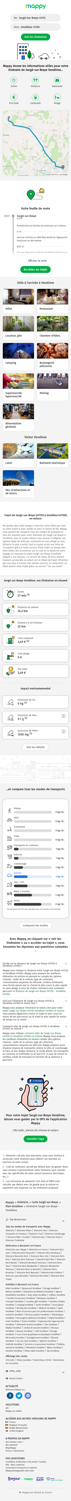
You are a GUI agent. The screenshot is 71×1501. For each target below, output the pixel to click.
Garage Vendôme (51, 1288)
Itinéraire (10, 1230)
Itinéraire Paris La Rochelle (28, 1269)
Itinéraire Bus (38, 1237)
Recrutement (11, 1445)
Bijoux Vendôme (54, 1347)
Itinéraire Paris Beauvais (28, 1272)
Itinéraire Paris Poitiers (51, 1272)
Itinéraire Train (36, 1234)
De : (29, 17)
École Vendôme (29, 1321)
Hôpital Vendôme (13, 1328)
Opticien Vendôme (48, 1341)
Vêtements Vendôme (35, 1347)
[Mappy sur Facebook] (10, 1395)
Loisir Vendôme (13, 1321)
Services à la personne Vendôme (40, 1344)
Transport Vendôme (15, 1301)
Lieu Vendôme (50, 1324)
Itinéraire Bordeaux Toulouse (32, 1263)
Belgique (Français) (18, 1425)
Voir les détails (35, 747)
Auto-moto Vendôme (37, 1295)
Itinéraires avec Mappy (16, 1249)
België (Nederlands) (18, 1428)
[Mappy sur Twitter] (19, 1395)
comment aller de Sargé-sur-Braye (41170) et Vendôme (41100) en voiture (32, 1035)
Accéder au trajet (35, 269)
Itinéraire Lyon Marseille (17, 1276)
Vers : (27, 27)
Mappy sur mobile (14, 1411)
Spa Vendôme (53, 1351)
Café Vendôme (41, 1331)
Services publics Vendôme (37, 1315)
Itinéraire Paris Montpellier (25, 1266)
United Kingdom (16, 1431)
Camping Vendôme (25, 1305)
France (12, 1422)
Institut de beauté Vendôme (36, 1328)
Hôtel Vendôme (13, 1288)
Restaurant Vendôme (31, 1288)
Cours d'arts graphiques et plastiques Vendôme (38, 1334)
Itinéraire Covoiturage (55, 1234)
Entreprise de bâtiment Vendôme (38, 1292)
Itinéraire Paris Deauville (23, 1253)
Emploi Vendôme (56, 1318)
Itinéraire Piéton (24, 1230)
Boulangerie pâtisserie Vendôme (31, 1318)
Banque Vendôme (25, 1331)
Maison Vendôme (13, 1292)
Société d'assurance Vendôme (21, 1298)
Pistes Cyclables (24, 1360)
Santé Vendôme (43, 1305)
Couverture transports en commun (21, 1468)
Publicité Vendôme (14, 1344)
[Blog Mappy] (28, 1395)
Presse (9, 1451)
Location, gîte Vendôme (36, 1301)
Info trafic (10, 1360)
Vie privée (32, 1462)
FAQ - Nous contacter (15, 1465)
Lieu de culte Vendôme (27, 1341)
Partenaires (19, 1451)
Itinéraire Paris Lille (40, 1256)
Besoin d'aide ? (16, 1378)
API (7, 1408)
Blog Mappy (11, 1448)
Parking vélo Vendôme (27, 1308)
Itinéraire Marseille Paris (17, 1256)
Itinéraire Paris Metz (39, 1276)
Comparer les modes (35, 925)
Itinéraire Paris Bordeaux (48, 1253)
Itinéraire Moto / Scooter (18, 1237)
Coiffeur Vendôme (57, 1295)
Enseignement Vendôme (38, 1338)
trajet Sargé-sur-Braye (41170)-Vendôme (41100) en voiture (33, 1010)
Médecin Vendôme (47, 1308)
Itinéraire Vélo (40, 1230)
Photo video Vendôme (34, 1351)
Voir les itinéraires (35, 36)
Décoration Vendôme (15, 1338)
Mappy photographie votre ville (20, 1471)
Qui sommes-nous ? (14, 1442)
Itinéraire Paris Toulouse (23, 1259)
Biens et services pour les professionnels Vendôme (40, 1311)
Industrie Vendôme (14, 1315)
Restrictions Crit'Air (42, 1360)
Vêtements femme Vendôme (29, 1324)
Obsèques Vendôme (46, 1298)
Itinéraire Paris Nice (45, 1259)
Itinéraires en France (38, 1249)
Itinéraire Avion (54, 1237)
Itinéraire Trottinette (15, 1240)
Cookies (42, 1462)
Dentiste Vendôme (14, 1351)
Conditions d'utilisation (16, 1462)
